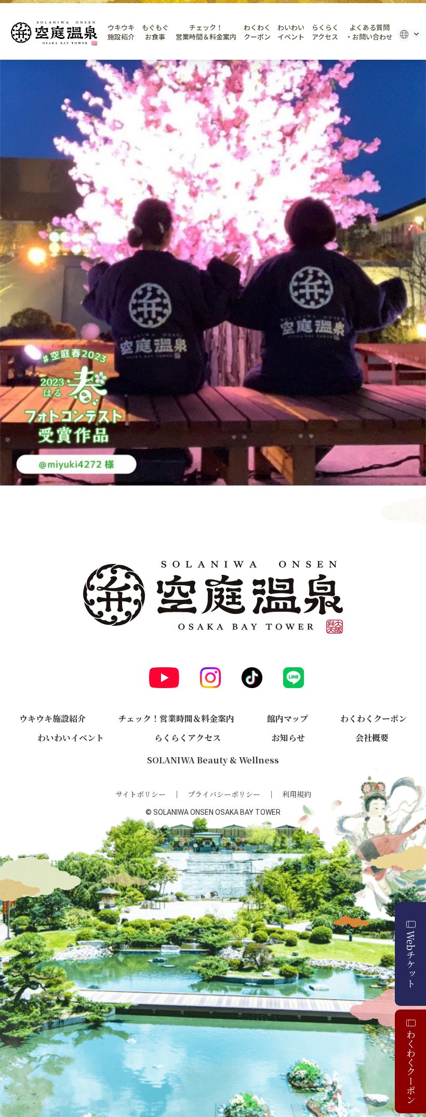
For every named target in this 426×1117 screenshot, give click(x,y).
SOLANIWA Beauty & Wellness (213, 760)
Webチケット (411, 959)
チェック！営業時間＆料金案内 (206, 32)
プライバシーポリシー (224, 794)
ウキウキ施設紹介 (121, 32)
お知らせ (288, 738)
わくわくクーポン (257, 32)
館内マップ (287, 718)
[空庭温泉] (54, 33)
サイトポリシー (140, 794)
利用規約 (296, 794)
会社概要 (372, 738)
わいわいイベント (290, 32)
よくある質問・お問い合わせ (369, 32)
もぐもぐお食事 (155, 32)
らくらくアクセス (325, 32)
